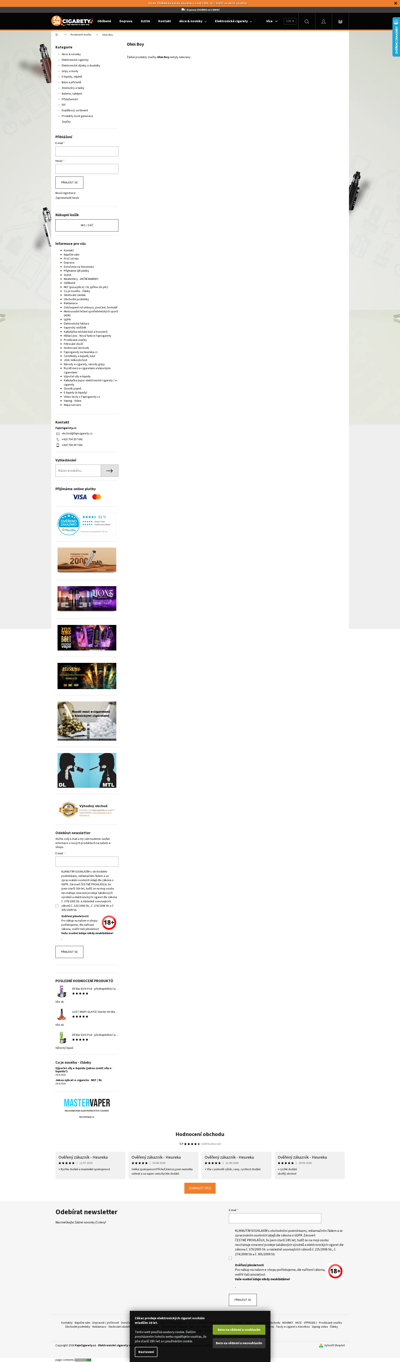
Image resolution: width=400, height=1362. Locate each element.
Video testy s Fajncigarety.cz (82, 397)
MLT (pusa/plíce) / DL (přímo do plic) (86, 287)
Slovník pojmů (72, 389)
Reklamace (71, 303)
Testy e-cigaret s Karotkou (293, 1327)
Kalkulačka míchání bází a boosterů (86, 332)
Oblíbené (69, 283)
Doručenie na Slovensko (79, 267)
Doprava (69, 263)
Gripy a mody (70, 71)
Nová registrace (65, 193)
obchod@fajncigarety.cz (77, 433)
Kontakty (67, 1323)
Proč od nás (71, 259)
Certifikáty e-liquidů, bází (79, 356)
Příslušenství (70, 99)
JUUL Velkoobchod (75, 360)
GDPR (67, 320)
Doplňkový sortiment (75, 110)
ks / (87, 225)
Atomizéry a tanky (73, 88)
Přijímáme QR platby (76, 271)
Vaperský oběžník (75, 328)
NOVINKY (287, 1323)
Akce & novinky (71, 54)
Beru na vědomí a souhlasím (239, 1329)
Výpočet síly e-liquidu (77, 376)
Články (334, 1327)
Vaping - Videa (72, 401)
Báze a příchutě (71, 82)
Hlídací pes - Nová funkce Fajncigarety (87, 336)
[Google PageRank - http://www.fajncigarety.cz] (83, 1360)
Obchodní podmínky (76, 299)
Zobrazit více (200, 1188)
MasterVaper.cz (86, 1117)
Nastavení (146, 1352)
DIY (64, 105)
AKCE (298, 1323)
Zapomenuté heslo (67, 198)
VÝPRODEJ (310, 1323)
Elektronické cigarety (75, 60)
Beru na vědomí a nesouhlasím (239, 1343)
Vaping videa (320, 1327)
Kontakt (69, 250)
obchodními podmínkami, (288, 1230)
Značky (66, 122)
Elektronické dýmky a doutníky (81, 66)
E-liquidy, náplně (72, 77)
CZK (289, 21)
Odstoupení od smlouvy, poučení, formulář (91, 307)
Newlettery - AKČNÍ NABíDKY (81, 279)
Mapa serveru (72, 405)
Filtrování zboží (73, 344)
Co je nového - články (77, 291)
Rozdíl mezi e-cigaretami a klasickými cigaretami (87, 370)
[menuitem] (104, 21)
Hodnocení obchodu (76, 348)
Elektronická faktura (76, 324)
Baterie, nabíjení (72, 94)
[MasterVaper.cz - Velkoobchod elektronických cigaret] (87, 1102)
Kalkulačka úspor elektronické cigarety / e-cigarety (91, 382)
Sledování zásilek (75, 295)
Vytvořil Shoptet (334, 1346)
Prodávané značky (75, 340)
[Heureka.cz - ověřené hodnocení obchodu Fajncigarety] (87, 524)
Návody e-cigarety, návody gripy (84, 364)
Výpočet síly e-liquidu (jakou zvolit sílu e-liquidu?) (83, 1070)
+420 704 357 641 (72, 439)
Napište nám (71, 255)
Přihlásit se (69, 182)
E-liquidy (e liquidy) (75, 393)
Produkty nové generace (77, 116)
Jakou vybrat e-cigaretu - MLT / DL (78, 1080)
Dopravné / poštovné (105, 1323)
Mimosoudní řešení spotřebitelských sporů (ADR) (91, 313)
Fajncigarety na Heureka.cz (81, 352)
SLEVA (67, 275)
